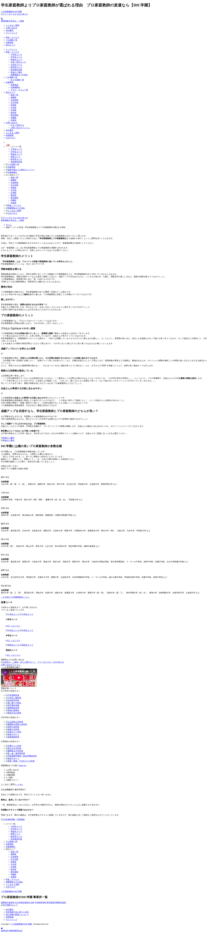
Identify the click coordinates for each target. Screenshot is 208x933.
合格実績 (9, 42)
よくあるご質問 (12, 25)
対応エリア (10, 45)
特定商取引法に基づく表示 (17, 912)
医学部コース (16, 67)
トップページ (11, 49)
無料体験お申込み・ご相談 (12, 21)
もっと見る (19, 784)
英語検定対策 (16, 70)
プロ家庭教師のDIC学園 (11, 12)
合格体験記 (15, 87)
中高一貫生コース (18, 62)
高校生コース (16, 60)
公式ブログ (10, 138)
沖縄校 (13, 118)
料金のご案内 (16, 72)
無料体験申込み (16, 931)
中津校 (13, 110)
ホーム (9, 225)
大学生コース (16, 65)
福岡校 (13, 97)
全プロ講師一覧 (17, 80)
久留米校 (14, 100)
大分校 (13, 108)
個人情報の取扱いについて (17, 915)
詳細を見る (23, 765)
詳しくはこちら (13, 626)
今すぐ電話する (17, 125)
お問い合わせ (11, 28)
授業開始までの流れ (19, 75)
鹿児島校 (14, 115)
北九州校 (14, 102)
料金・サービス (12, 37)
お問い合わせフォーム (20, 128)
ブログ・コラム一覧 (19, 90)
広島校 (13, 120)
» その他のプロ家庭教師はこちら (15, 597)
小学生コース (16, 55)
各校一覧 (14, 95)
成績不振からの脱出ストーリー (21, 170)
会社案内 (9, 30)
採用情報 (9, 135)
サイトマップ (11, 33)
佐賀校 (13, 105)
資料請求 (5, 931)
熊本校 (13, 113)
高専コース (15, 157)
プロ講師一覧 (11, 40)
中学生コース (16, 57)
